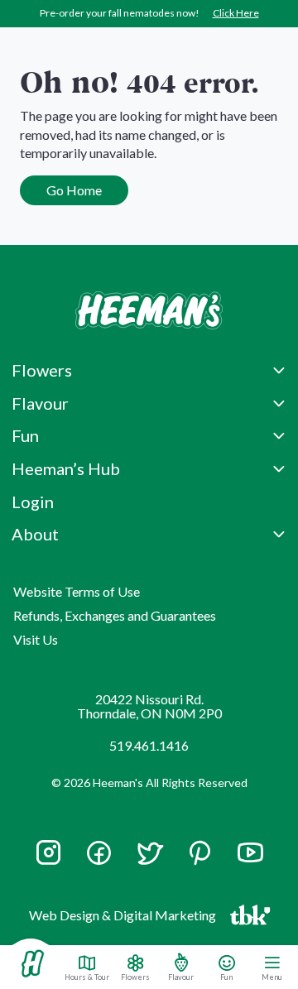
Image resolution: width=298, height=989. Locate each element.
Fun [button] (25, 435)
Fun (226, 976)
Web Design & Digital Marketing (125, 918)
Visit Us (35, 639)
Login (33, 501)
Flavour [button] (40, 403)
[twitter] (149, 860)
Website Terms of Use (76, 591)
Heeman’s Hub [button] (66, 468)
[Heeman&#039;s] (32, 964)
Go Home (74, 190)
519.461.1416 (149, 745)
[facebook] (99, 853)
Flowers (135, 976)
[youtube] (250, 860)
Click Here (236, 13)
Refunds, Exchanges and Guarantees (114, 615)
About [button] (35, 534)
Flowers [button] (42, 370)
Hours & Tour (87, 976)
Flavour (181, 976)
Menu (272, 976)
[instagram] (48, 860)
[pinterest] (200, 853)
